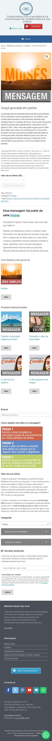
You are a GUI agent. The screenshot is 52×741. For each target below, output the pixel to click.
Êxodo (9, 198)
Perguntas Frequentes (14, 651)
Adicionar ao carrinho (13, 185)
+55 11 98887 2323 (22, 718)
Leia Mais (8, 628)
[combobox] (26, 523)
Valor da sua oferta (11, 175)
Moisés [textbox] (25, 524)
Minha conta (9, 644)
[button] (46, 56)
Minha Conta (16, 28)
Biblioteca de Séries (15, 46)
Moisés (27, 46)
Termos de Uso (11, 658)
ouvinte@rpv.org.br (12, 715)
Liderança (17, 198)
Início (3, 46)
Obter (6, 297)
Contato (7, 648)
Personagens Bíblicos (31, 198)
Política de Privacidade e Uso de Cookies (22, 655)
